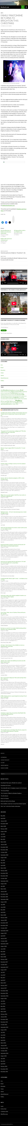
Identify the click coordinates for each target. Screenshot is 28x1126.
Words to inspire (4, 768)
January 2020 (4, 920)
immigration (16, 397)
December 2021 (4, 873)
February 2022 (4, 870)
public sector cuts (10, 402)
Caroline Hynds (7, 393)
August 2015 (4, 1029)
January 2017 (4, 988)
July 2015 (3, 1032)
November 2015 (4, 1022)
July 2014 (3, 1058)
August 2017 (4, 969)
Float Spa (2, 396)
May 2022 (3, 862)
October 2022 (4, 852)
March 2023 (3, 842)
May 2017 (3, 977)
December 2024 (4, 823)
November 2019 (4, 925)
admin (10, 25)
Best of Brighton (17, 390)
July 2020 (3, 904)
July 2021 (3, 886)
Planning (13, 401)
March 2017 (3, 982)
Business (2, 393)
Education (3, 370)
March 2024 (3, 826)
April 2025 (3, 818)
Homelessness (24, 396)
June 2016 (3, 1003)
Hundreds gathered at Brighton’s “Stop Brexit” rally (13, 252)
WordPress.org (4, 1114)
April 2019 (3, 935)
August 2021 (4, 883)
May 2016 (3, 1006)
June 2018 (3, 949)
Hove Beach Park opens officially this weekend (11, 782)
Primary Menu (26, 7)
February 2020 (4, 917)
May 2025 (3, 815)
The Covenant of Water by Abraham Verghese (11, 793)
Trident (17, 404)
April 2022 (3, 865)
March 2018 (3, 956)
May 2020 (3, 909)
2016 (2, 390)
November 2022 (4, 849)
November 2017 (4, 962)
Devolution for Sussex (6, 785)
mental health (10, 398)
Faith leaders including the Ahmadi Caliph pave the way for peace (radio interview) (14, 258)
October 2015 (4, 1024)
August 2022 (4, 857)
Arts (2, 12)
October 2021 (4, 878)
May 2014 (3, 1061)
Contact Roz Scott (5, 760)
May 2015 (3, 1037)
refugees (17, 402)
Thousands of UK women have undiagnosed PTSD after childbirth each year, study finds (13, 431)
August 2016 (4, 998)
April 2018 (3, 954)
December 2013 (4, 1069)
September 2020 (4, 899)
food (5, 396)
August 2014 (4, 1056)
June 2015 (3, 1035)
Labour (2, 375)
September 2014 (4, 1053)
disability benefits (4, 394)
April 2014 (3, 1063)
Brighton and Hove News (16, 391)
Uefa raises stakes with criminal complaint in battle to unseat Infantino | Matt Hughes (13, 596)
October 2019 (4, 928)
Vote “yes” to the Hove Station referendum (10, 806)
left (23, 397)
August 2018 (4, 946)
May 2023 (3, 839)
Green (2, 372)
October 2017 (4, 964)
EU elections (13, 394)
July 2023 (3, 834)
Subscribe (4, 330)
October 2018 (4, 941)
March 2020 (3, 915)
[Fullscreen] (25, 283)
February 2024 (4, 828)
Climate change (21, 393)
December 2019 (4, 922)
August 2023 (4, 831)
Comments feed (4, 1111)
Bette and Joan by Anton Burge (8, 801)
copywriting (4, 757)
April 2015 (3, 1040)
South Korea (21, 402)
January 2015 (4, 1045)
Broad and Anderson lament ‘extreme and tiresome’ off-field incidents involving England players (13, 545)
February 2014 (4, 1066)
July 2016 (3, 1001)
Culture (2, 762)
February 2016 (4, 1014)
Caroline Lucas (14, 393)
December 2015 (4, 1019)
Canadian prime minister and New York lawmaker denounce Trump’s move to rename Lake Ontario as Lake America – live (14, 414)
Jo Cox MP (21, 397)
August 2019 (4, 933)
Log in (2, 1106)
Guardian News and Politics (10, 410)
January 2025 (4, 821)
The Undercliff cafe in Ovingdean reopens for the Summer (14, 788)
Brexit (2, 367)
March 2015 (3, 1042)
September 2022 (4, 855)
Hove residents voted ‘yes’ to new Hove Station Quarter (13, 803)
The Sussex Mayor (5, 790)
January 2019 (4, 938)
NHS (1, 401)
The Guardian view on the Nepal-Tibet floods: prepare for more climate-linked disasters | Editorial (14, 730)
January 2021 (4, 891)
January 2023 (4, 844)
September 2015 (4, 1027)
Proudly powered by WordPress (7, 1124)
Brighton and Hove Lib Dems (6, 391)
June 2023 (3, 836)
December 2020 (4, 894)
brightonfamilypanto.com (8, 205)
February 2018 (4, 959)
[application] (14, 277)
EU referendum (18, 394)
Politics (2, 380)
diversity (8, 394)
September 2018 (4, 943)
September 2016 (4, 996)
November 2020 (4, 896)
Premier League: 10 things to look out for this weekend (13, 463)
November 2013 (4, 1071)
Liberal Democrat (4, 378)
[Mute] (23, 283)
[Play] (2, 283)
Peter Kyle (9, 401)
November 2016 (4, 993)
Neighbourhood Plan (17, 398)
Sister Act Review (5, 798)
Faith (23, 394)
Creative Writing (4, 765)
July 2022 (3, 860)
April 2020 (3, 912)
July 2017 (3, 972)
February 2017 (4, 985)
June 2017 (3, 975)
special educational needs (6, 404)
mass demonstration (4, 398)
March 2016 (3, 1011)
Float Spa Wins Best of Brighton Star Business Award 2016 (6, 232)
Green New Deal (15, 396)
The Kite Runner (4, 795)
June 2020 (3, 907)
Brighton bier (24, 391)
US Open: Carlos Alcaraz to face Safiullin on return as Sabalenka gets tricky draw (12, 645)
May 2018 (3, 951)
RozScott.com (5, 7)
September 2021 (4, 881)
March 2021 (3, 888)
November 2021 (4, 875)
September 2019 (4, 930)
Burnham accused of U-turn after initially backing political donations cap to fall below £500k (13, 628)
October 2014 (4, 1050)
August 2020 (4, 902)
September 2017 (4, 967)
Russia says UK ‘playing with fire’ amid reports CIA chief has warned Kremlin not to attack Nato (13, 562)
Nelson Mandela (24, 398)
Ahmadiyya (6, 390)
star (11, 404)
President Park (3, 402)
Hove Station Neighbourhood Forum (7, 397)
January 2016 (4, 1016)
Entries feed (3, 1108)
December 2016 (4, 990)
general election (9, 396)
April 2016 (3, 1009)
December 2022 (4, 847)
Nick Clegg (4, 401)
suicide (14, 404)
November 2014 (4, 1048)
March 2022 (3, 868)
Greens (19, 396)
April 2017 (3, 980)
